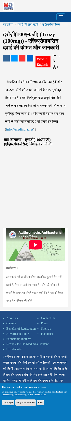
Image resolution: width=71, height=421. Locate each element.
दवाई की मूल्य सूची (28, 24)
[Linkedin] (30, 58)
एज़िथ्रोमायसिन (51, 24)
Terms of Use (40, 395)
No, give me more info (25, 402)
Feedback (47, 333)
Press (44, 323)
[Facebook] (6, 58)
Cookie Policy (7, 395)
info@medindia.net (19, 129)
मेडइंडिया (8, 24)
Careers (11, 323)
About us (12, 318)
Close (40, 402)
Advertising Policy (18, 333)
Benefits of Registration (21, 328)
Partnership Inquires (18, 339)
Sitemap (46, 328)
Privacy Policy (20, 395)
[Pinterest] (22, 58)
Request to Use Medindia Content (27, 344)
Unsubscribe (14, 349)
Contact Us (48, 318)
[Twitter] (14, 58)
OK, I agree (8, 402)
